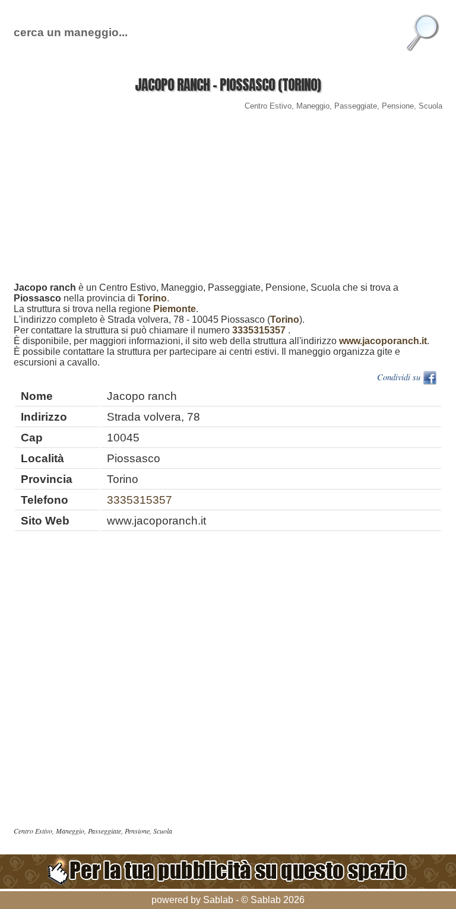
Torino (152, 298)
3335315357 (259, 330)
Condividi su (400, 377)
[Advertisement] (228, 199)
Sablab (218, 900)
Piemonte (174, 309)
